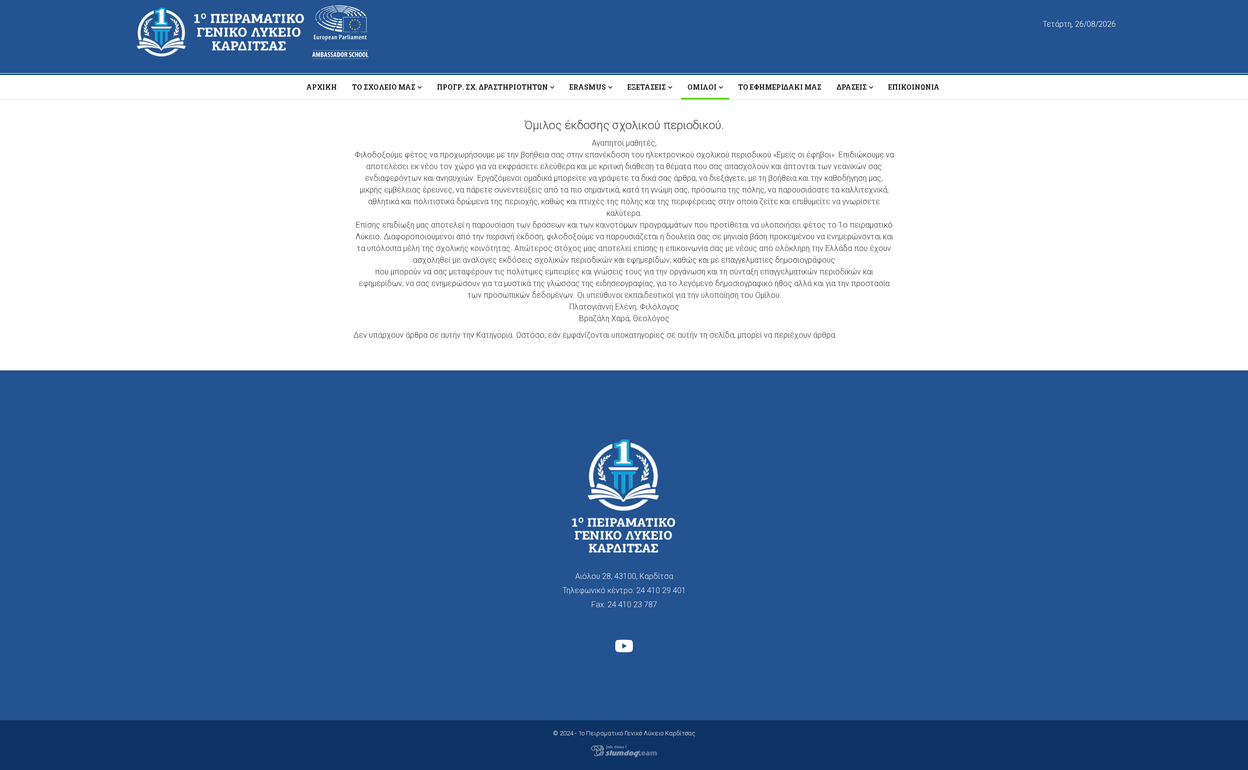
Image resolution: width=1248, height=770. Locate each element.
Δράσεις (852, 87)
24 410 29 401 (661, 590)
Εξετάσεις (646, 87)
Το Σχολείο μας (383, 87)
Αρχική (321, 87)
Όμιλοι (702, 87)
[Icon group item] (624, 647)
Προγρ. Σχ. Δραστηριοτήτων (492, 87)
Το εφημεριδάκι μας (779, 87)
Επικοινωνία (913, 87)
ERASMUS (587, 87)
